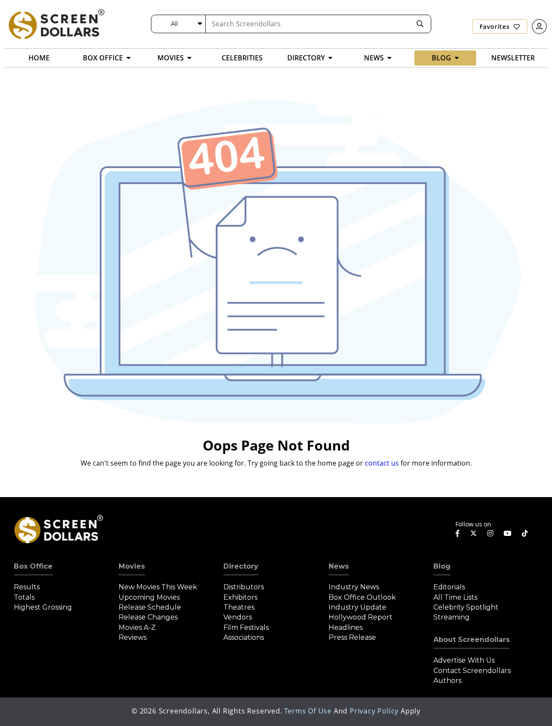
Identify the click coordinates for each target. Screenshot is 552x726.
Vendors (237, 617)
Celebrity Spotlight (466, 607)
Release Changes (148, 617)
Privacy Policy (374, 711)
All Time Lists (455, 597)
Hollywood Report (360, 617)
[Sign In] (539, 26)
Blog (442, 566)
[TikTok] (525, 533)
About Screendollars (471, 639)
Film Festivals (246, 627)
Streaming (451, 617)
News (339, 566)
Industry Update (357, 607)
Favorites (495, 26)
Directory (240, 566)
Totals (24, 597)
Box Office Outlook (362, 597)
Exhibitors (240, 597)
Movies (132, 566)
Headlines (346, 627)
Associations (243, 637)
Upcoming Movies (149, 597)
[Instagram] (490, 533)
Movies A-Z (137, 627)
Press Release (352, 637)
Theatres (238, 607)
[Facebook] (457, 533)
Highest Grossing (43, 607)
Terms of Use (308, 711)
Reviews (133, 637)
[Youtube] (507, 533)
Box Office (33, 566)
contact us (382, 463)
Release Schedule (150, 607)
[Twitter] (473, 533)
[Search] (420, 24)
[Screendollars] (56, 23)
